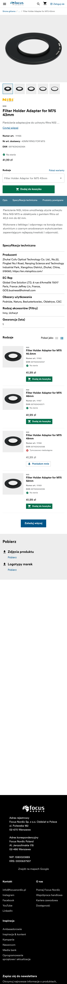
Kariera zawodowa (47, 900)
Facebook (8, 900)
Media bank (9, 950)
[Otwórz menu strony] (6, 3)
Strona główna (9, 11)
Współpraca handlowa (49, 895)
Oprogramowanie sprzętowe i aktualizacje (17, 957)
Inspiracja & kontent (14, 934)
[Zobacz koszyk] (45, 3)
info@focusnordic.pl (14, 890)
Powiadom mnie (40, 464)
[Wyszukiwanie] (38, 3)
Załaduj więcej (33, 523)
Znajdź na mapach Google (33, 869)
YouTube (7, 905)
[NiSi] (8, 100)
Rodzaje (7, 170)
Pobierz (12, 557)
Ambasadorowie (12, 929)
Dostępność (43, 905)
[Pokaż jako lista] (61, 338)
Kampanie (8, 939)
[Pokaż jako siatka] (56, 338)
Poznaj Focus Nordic (48, 890)
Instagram (8, 895)
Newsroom (9, 945)
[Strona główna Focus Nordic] (16, 3)
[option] (8, 89)
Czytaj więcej (10, 128)
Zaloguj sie (58, 3)
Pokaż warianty (56, 170)
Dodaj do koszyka (30, 189)
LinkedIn (8, 910)
